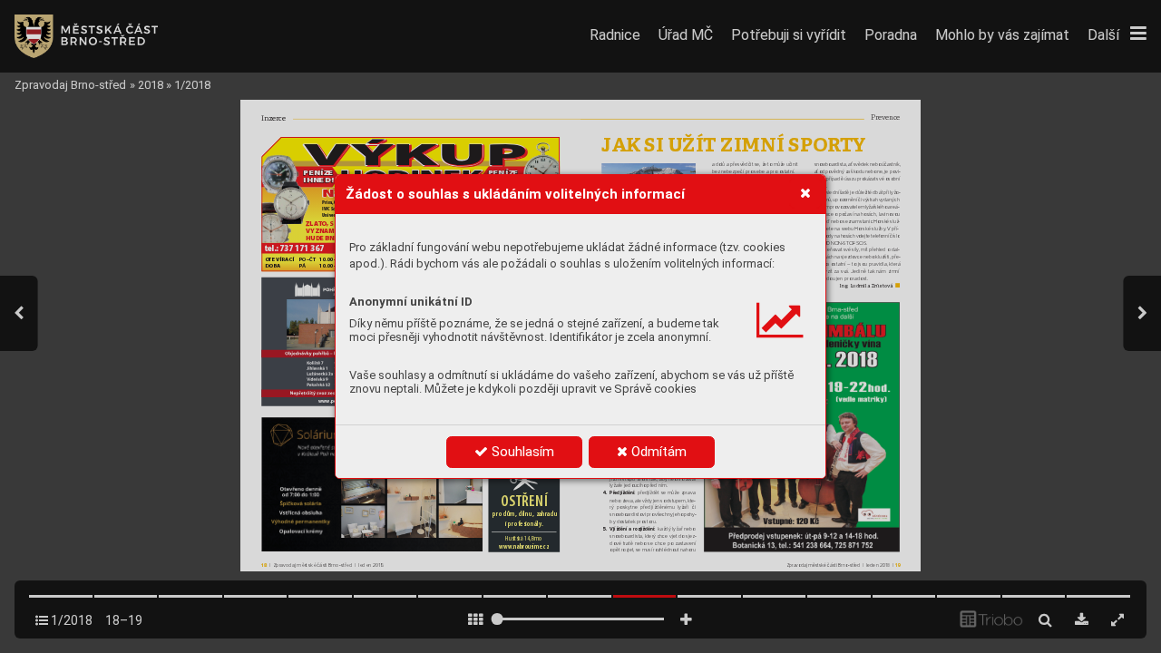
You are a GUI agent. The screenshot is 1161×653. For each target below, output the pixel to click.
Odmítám (657, 451)
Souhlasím (521, 451)
